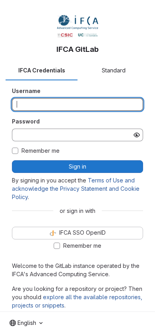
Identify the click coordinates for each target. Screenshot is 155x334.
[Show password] (136, 135)
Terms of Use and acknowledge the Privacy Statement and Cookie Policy (76, 188)
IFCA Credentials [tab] (41, 70)
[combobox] (26, 323)
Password (26, 121)
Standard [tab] (114, 70)
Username (26, 90)
